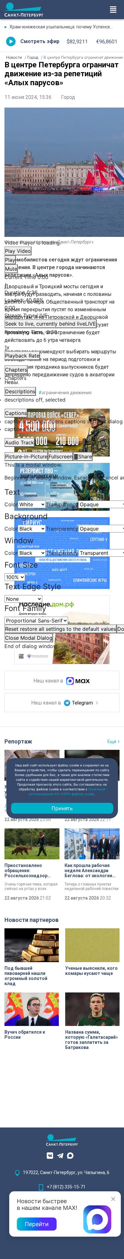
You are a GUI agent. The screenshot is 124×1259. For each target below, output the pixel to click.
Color (11, 504)
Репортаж (18, 741)
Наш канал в (49, 681)
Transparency (62, 504)
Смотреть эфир (39, 41)
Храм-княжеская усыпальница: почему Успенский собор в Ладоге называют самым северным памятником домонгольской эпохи (65, 26)
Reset (60, 629)
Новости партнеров (31, 919)
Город (68, 97)
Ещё (111, 741)
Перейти (37, 1224)
